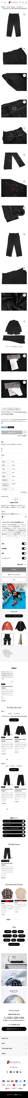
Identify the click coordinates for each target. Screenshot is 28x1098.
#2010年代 (7, 940)
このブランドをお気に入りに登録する (11, 409)
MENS (3, 684)
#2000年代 (21, 936)
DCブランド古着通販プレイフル (15, 1094)
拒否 (14, 579)
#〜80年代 (7, 931)
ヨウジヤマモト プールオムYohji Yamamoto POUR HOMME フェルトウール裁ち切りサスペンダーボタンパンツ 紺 (7, 746)
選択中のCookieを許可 (14, 574)
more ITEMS (13, 720)
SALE (7, 900)
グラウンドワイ (14, 832)
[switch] (24, 548)
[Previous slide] (4, 589)
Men (4, 427)
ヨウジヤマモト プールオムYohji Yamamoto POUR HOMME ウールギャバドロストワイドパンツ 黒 (21, 745)
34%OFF (11, 901)
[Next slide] (24, 589)
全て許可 (14, 569)
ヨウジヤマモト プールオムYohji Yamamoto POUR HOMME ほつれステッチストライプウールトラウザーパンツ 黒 (7, 870)
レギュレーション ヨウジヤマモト (14, 828)
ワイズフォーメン (14, 824)
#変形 (13, 940)
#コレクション (7, 936)
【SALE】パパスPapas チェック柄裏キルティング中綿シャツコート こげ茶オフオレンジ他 (7, 908)
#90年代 (21, 931)
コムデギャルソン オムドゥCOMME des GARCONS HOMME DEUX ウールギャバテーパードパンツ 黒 (20, 795)
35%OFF (24, 900)
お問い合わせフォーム (15, 1029)
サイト (14, 835)
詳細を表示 (20, 564)
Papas (2, 903)
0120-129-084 (15, 1018)
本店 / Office (15, 1067)
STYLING (11, 427)
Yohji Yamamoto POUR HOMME (6, 687)
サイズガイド (24, 492)
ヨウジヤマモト (14, 821)
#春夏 (15, 936)
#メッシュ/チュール (14, 944)
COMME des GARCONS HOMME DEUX (20, 790)
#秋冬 (14, 931)
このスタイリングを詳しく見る (13, 616)
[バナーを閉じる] (25, 516)
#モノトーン (21, 940)
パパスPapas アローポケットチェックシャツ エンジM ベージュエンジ (21, 906)
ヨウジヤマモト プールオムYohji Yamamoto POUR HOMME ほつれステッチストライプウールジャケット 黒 (7, 693)
